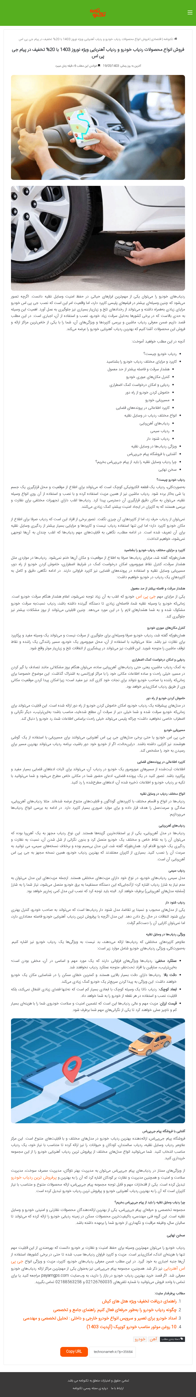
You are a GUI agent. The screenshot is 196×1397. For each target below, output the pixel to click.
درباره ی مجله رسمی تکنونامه (90, 1388)
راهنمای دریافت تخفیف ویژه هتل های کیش (139, 1301)
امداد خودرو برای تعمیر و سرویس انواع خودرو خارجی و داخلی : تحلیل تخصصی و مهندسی (100, 1318)
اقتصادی (156, 39)
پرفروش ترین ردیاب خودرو (34, 1177)
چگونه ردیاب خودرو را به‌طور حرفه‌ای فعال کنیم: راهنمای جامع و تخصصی (115, 1310)
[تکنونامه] (98, 13)
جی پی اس (146, 596)
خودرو (140, 1339)
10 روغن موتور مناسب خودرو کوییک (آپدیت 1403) (132, 1327)
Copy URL (74, 1352)
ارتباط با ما (117, 1388)
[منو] (190, 14)
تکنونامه (168, 39)
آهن (153, 1339)
